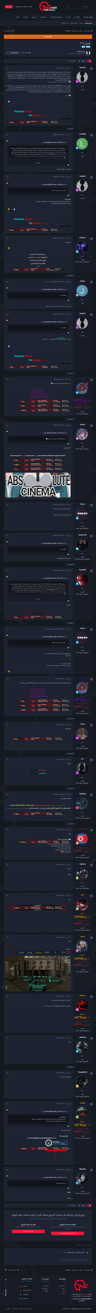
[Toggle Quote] (66, 142)
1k (81, 447)
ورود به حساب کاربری (28, 1231)
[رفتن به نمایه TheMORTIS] (82, 1081)
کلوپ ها (68, 17)
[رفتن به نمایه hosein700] (82, 544)
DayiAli (50, 142)
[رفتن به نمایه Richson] (82, 247)
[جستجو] (68, 7)
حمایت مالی (43, 17)
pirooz (50, 433)
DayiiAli (50, 1111)
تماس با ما (14, 1309)
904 (81, 1029)
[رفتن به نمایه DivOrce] (82, 1005)
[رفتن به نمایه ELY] (82, 768)
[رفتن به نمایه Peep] (82, 733)
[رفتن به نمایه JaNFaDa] (82, 1047)
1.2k (81, 1136)
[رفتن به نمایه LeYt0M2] (82, 143)
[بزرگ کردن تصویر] (59, 82)
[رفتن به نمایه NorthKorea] (82, 838)
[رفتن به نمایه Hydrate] (82, 873)
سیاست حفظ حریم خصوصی (25, 1309)
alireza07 (49, 289)
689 (81, 928)
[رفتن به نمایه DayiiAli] (88, 53)
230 (81, 90)
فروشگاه (46, 1286)
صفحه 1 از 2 (71, 61)
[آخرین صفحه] (79, 61)
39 (81, 1095)
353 (81, 412)
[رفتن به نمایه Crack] (82, 946)
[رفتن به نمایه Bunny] (82, 434)
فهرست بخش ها (88, 17)
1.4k (81, 970)
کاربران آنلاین (73, 23)
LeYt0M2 (49, 185)
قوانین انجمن (48, 37)
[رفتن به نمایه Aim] (82, 904)
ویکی (63, 1291)
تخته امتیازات (65, 23)
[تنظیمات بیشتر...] (7, 68)
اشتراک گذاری (25, 53)
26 (81, 156)
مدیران (81, 23)
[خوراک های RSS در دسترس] (6, 1270)
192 (81, 816)
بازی (63, 1293)
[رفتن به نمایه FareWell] (82, 579)
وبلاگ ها (26, 17)
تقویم (17, 17)
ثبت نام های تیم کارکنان (56, 17)
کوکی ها (8, 1309)
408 (81, 1191)
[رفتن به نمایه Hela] (82, 388)
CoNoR (50, 1177)
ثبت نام (9, 7)
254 (81, 746)
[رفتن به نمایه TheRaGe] (82, 803)
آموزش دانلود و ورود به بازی (45, 1290)
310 (81, 781)
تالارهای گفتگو (88, 23)
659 (81, 886)
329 (81, 260)
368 (81, 592)
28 (81, 557)
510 (81, 526)
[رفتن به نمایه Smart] (82, 513)
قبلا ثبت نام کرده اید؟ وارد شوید (23, 7)
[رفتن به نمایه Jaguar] (82, 290)
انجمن (63, 1288)
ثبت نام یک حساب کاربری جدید (67, 1233)
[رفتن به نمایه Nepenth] (82, 1178)
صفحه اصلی (61, 1286)
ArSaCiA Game (75, 1309)
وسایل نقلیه (72, 54)
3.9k (81, 856)
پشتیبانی (34, 17)
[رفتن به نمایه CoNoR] (82, 1112)
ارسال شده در (64, 68)
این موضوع (74, 7)
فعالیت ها (77, 17)
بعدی (83, 61)
